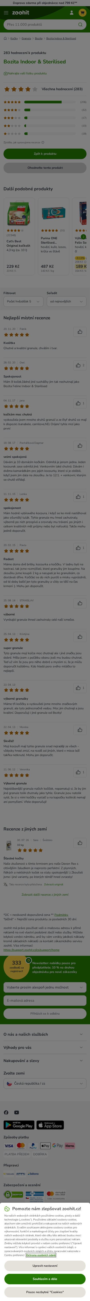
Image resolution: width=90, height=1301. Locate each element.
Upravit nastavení (45, 1266)
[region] (45, 1252)
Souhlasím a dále (45, 1279)
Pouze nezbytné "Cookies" (45, 1292)
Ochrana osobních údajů (41, 1255)
